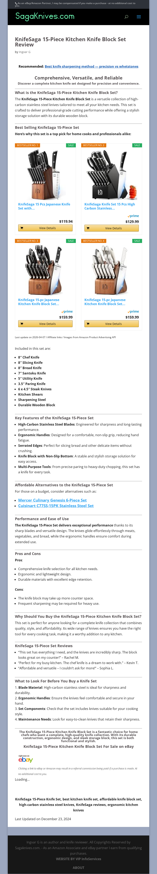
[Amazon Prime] (133, 215)
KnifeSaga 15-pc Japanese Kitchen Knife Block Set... (38, 302)
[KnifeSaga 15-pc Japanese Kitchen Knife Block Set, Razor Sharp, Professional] (45, 270)
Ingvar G (24, 52)
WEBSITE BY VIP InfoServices (78, 859)
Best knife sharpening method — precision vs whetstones (91, 66)
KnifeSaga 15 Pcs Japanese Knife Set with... (44, 206)
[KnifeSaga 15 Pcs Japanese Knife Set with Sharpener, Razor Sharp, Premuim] (45, 174)
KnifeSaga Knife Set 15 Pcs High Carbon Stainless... (109, 206)
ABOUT (78, 867)
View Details (47, 228)
